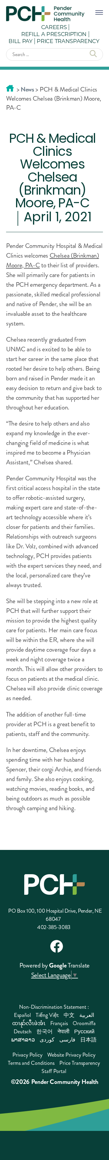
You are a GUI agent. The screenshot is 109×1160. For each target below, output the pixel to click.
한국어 (44, 1031)
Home (10, 88)
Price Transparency (68, 41)
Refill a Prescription (54, 34)
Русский (84, 1031)
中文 (69, 1015)
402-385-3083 (54, 927)
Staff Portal (53, 1071)
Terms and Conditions (31, 1063)
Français (59, 1023)
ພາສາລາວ (23, 1040)
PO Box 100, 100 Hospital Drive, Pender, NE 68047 (55, 915)
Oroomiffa (84, 1023)
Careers (54, 27)
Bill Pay (20, 41)
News (27, 89)
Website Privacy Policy (71, 1055)
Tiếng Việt (47, 1015)
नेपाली (63, 1031)
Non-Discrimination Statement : (54, 1007)
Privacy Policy (27, 1055)
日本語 (88, 1040)
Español (22, 1015)
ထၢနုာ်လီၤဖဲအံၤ (28, 1023)
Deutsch (22, 1031)
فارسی (67, 1040)
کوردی (47, 1040)
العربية (86, 1015)
